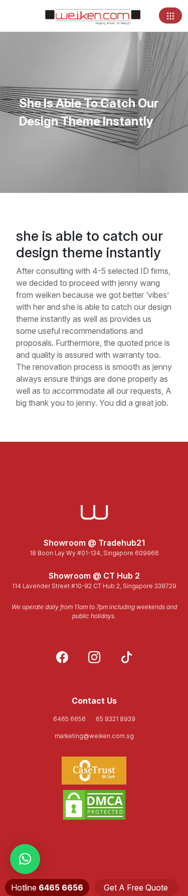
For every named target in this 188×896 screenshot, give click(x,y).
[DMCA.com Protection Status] (94, 805)
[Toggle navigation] (170, 15)
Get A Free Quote (136, 888)
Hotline (47, 888)
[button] (25, 859)
